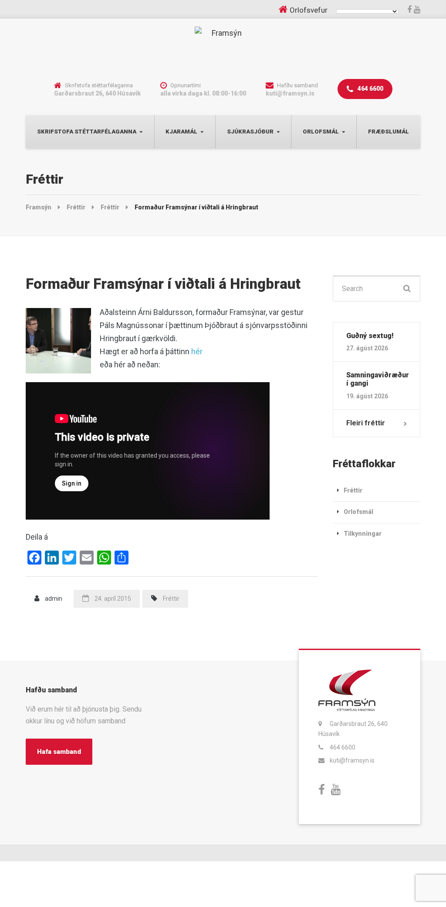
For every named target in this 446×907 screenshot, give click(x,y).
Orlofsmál (321, 131)
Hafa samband (59, 752)
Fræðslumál (388, 131)
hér (197, 351)
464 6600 (369, 88)
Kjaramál (181, 131)
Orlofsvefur (309, 10)
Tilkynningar (363, 533)
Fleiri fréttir (365, 423)
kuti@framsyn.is (352, 760)
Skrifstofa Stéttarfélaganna (86, 131)
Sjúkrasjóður (250, 131)
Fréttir (171, 598)
